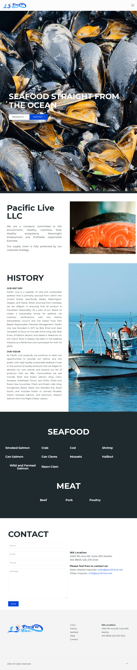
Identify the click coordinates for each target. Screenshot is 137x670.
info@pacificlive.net (100, 573)
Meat (72, 635)
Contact (74, 639)
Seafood (74, 632)
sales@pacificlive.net (110, 569)
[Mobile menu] (132, 5)
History (73, 628)
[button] (73, 228)
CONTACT (38, 117)
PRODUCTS (18, 117)
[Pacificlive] (15, 5)
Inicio (72, 625)
